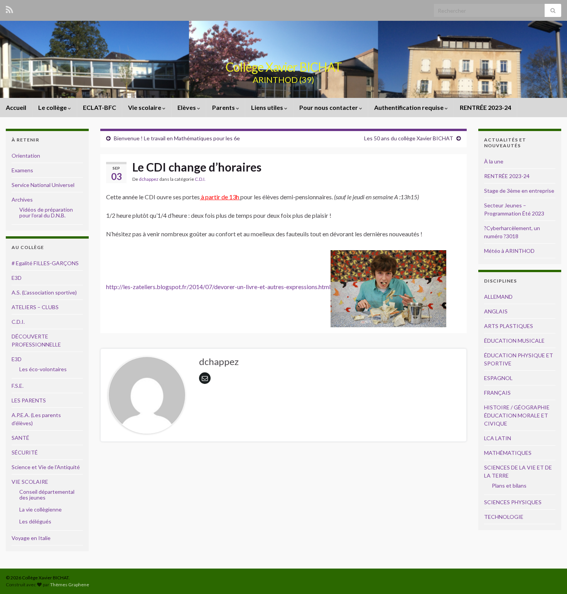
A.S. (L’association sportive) (44, 292)
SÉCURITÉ (25, 452)
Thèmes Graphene (69, 584)
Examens (22, 170)
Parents (224, 107)
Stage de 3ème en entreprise (519, 190)
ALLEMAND (498, 296)
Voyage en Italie (31, 538)
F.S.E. (18, 385)
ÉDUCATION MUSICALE (514, 340)
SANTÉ (20, 437)
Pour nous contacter (329, 107)
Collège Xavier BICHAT (284, 66)
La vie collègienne (40, 509)
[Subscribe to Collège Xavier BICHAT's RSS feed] (9, 8)
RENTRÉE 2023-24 (485, 107)
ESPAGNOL (498, 378)
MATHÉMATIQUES (508, 452)
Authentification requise (409, 107)
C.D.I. (200, 179)
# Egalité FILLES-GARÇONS (45, 263)
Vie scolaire (145, 107)
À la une (493, 161)
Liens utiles (267, 107)
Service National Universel (43, 185)
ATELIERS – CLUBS (35, 307)
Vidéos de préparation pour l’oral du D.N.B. (46, 212)
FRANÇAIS (497, 392)
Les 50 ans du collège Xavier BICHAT (408, 138)
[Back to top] (549, 576)
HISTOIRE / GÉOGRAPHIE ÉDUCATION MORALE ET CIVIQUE (517, 415)
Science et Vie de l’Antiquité (46, 467)
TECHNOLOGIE (503, 516)
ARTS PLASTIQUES (508, 326)
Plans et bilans (509, 485)
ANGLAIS (496, 311)
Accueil (16, 107)
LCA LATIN (497, 438)
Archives (22, 199)
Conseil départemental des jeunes (46, 494)
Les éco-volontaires (43, 369)
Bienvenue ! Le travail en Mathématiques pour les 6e (177, 138)
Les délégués (35, 521)
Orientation (26, 155)
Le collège (53, 107)
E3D (17, 277)
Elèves (187, 107)
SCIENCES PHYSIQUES (513, 502)
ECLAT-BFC (99, 107)
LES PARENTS (29, 400)
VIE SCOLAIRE (30, 481)
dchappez (149, 179)
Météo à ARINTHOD (509, 250)
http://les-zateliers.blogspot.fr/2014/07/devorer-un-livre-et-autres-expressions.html (218, 286)
